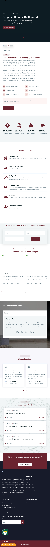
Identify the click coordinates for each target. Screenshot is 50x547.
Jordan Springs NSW (38, 383)
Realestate (15, 423)
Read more (42, 417)
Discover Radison (8, 108)
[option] (13, 272)
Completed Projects (30, 487)
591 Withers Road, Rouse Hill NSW (11, 503)
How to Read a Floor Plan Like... (15, 413)
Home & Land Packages (31, 490)
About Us (28, 479)
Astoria (29, 274)
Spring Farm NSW (14, 383)
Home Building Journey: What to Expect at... (19, 439)
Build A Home (16, 436)
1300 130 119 (7, 505)
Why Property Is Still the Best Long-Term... (18, 426)
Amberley (6, 274)
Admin (8, 410)
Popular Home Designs (30, 484)
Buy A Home (15, 410)
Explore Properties (24, 464)
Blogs (27, 482)
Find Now (35, 239)
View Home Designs (9, 27)
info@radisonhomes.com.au (9, 507)
